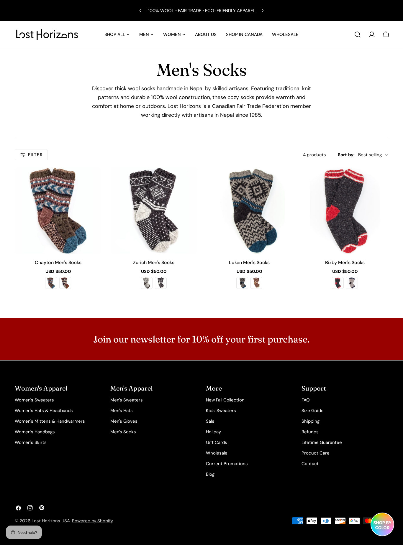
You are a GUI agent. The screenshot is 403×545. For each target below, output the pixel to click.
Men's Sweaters (126, 400)
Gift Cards (216, 442)
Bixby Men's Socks (345, 262)
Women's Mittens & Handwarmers (50, 421)
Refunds (310, 432)
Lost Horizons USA (51, 521)
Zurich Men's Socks (153, 262)
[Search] (357, 34)
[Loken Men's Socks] (249, 210)
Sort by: (346, 155)
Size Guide (313, 411)
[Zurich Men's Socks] (153, 210)
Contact (310, 464)
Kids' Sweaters (221, 411)
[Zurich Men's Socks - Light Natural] (147, 283)
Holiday (213, 432)
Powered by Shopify (92, 521)
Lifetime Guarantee (322, 442)
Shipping (311, 421)
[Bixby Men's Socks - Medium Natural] (352, 283)
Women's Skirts (31, 442)
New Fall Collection (225, 400)
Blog (210, 474)
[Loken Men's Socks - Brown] (256, 283)
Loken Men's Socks (249, 262)
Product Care (316, 453)
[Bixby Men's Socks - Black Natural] (338, 283)
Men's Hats (121, 411)
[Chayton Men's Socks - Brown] (65, 283)
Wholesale (216, 453)
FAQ (306, 400)
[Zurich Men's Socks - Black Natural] (161, 283)
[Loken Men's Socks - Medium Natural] (242, 283)
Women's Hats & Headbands (44, 411)
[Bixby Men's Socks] (345, 210)
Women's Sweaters (34, 400)
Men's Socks (123, 432)
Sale (210, 421)
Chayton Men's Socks (58, 262)
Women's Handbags (35, 432)
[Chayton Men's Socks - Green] (51, 283)
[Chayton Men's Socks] (58, 210)
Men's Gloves (123, 421)
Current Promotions (227, 464)
